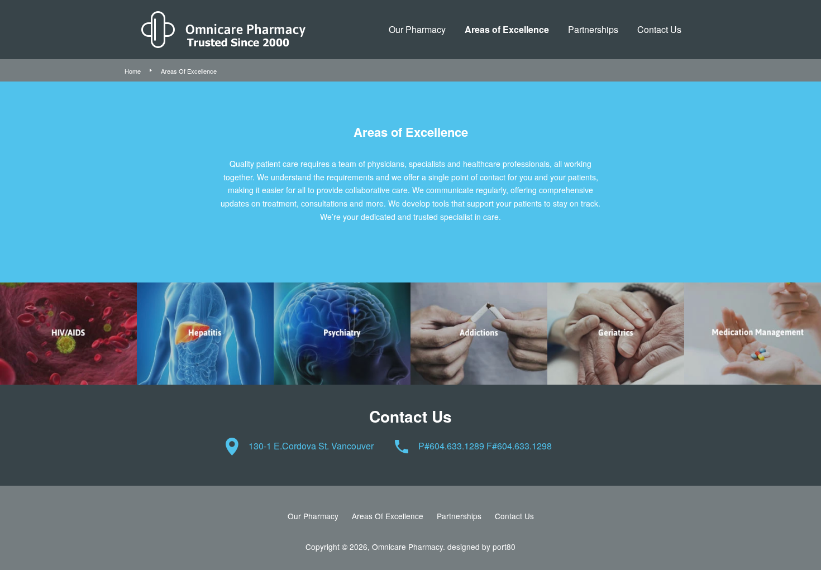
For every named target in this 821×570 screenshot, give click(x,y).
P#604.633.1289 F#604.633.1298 (485, 445)
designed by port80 (481, 546)
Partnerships (593, 29)
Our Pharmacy (417, 29)
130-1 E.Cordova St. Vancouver (311, 445)
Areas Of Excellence (387, 515)
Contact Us (659, 29)
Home (133, 70)
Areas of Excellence (507, 29)
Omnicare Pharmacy (407, 546)
